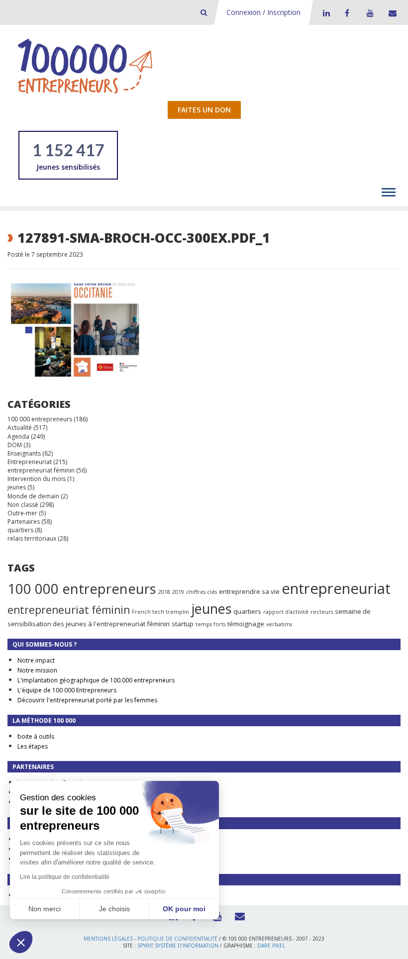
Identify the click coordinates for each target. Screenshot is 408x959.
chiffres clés (201, 591)
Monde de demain (33, 496)
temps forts (210, 624)
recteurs (321, 611)
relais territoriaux (31, 538)
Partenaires (23, 521)
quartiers (20, 530)
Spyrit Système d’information (177, 945)
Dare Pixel (271, 945)
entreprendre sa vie (249, 591)
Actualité (19, 427)
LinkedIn (325, 13)
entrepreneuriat (336, 588)
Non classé (22, 504)
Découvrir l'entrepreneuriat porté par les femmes (87, 700)
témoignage (245, 623)
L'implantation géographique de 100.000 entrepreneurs (96, 680)
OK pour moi (184, 909)
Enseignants (24, 453)
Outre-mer (22, 513)
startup (183, 623)
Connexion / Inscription (263, 12)
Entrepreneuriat (29, 462)
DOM (14, 445)
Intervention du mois (36, 479)
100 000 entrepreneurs (39, 419)
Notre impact (36, 660)
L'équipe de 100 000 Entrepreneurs (66, 690)
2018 (164, 591)
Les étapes (32, 746)
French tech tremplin (160, 611)
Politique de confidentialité (177, 938)
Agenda (18, 436)
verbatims (279, 624)
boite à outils (35, 736)
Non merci (44, 909)
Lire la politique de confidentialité (64, 876)
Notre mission (37, 670)
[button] (21, 942)
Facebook (347, 13)
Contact (391, 13)
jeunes (16, 487)
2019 (178, 591)
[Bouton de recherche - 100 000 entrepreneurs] (204, 12)
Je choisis (114, 909)
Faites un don (204, 109)
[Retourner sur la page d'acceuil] (85, 66)
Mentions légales (108, 938)
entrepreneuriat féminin (41, 470)
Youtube (369, 13)
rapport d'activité (285, 611)
